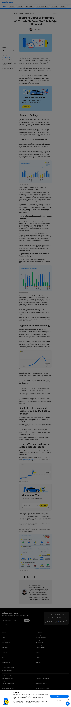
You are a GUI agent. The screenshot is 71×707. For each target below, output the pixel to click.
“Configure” (20, 701)
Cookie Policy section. (18, 704)
